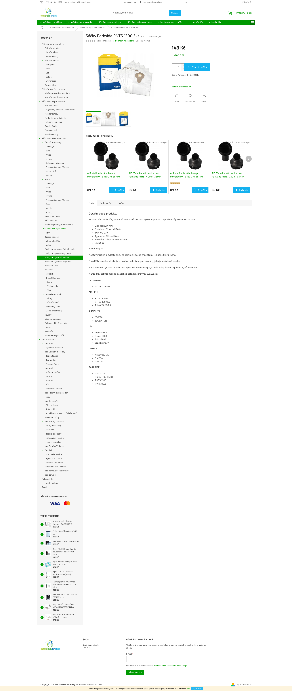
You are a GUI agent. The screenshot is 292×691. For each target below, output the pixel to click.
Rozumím (197, 688)
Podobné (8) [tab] (105, 203)
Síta (47, 384)
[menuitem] (51, 22)
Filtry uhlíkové (52, 405)
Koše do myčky (53, 372)
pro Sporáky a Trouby (55, 351)
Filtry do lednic (52, 105)
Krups (48, 154)
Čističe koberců (52, 237)
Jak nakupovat (130, 2)
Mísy (48, 397)
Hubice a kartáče (52, 241)
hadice (49, 376)
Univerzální (51, 81)
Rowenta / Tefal (53, 306)
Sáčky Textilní (51, 265)
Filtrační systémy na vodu (53, 89)
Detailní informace (180, 86)
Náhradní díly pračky (55, 438)
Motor (48, 327)
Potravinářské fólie (54, 462)
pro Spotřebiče (49, 339)
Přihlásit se (135, 672)
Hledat (175, 12)
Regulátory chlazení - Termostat (59, 109)
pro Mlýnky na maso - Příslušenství (60, 413)
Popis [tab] (91, 203)
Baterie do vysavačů (54, 335)
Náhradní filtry (52, 56)
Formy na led (51, 130)
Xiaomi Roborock (53, 294)
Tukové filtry (51, 409)
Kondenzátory (51, 113)
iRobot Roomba (53, 278)
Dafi (47, 72)
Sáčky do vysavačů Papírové (58, 261)
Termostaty (51, 360)
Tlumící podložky (53, 433)
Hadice (48, 245)
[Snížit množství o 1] (182, 69)
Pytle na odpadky (54, 458)
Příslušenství (51, 220)
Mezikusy (50, 429)
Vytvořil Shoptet (244, 684)
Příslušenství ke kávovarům (54, 138)
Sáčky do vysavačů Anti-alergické (60, 249)
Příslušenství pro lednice (53, 101)
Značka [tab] (120, 203)
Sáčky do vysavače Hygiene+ (58, 253)
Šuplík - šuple (51, 126)
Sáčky (49, 282)
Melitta (49, 175)
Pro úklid (49, 450)
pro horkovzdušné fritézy (57, 470)
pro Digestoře (51, 401)
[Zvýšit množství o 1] (182, 65)
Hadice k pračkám (54, 442)
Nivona (49, 159)
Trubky (48, 314)
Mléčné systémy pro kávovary (59, 224)
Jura (48, 150)
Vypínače (49, 331)
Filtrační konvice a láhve (53, 44)
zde (188, 688)
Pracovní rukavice (54, 454)
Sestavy (49, 212)
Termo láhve (51, 85)
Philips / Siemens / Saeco (57, 167)
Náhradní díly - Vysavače (56, 323)
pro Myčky (50, 368)
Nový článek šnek (91, 645)
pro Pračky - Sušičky (54, 421)
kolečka (49, 380)
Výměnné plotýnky (54, 347)
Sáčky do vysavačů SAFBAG (57, 257)
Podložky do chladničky (56, 118)
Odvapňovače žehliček (55, 466)
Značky (45, 487)
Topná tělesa (52, 356)
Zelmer (49, 77)
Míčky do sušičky (53, 425)
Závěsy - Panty (51, 134)
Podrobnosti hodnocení (123, 41)
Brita (48, 68)
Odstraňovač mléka (55, 163)
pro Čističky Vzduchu (54, 446)
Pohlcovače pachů (53, 122)
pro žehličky (50, 474)
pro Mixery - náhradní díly (56, 392)
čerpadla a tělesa (54, 388)
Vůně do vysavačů (53, 319)
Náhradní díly (48, 479)
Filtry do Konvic (52, 60)
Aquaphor (50, 64)
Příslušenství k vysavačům (54, 228)
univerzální (51, 171)
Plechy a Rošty (52, 364)
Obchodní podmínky (152, 2)
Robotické (50, 273)
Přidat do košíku (199, 67)
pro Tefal (49, 343)
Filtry (47, 179)
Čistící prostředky (53, 142)
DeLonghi (50, 146)
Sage (48, 204)
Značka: (143, 40)
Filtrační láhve (51, 52)
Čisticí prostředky (54, 310)
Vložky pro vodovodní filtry (57, 93)
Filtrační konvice (52, 48)
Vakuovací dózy (52, 417)
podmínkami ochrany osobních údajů (170, 665)
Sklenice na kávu (52, 216)
